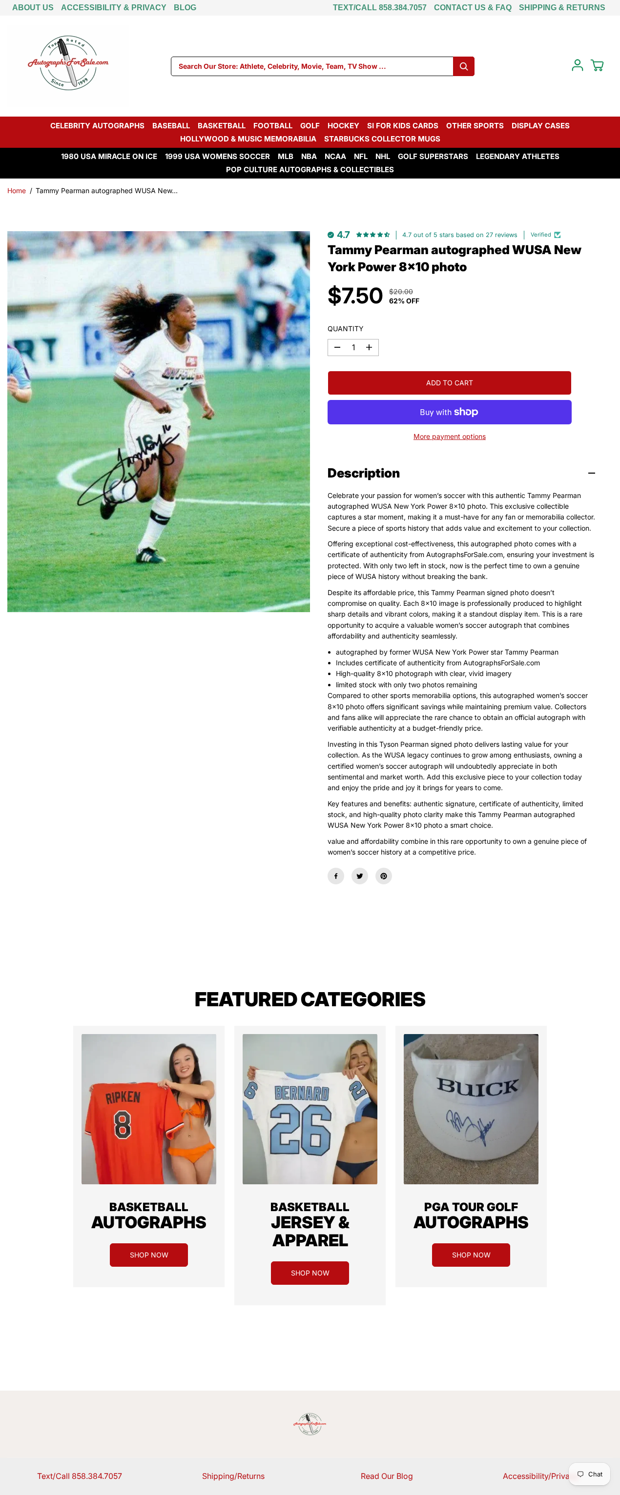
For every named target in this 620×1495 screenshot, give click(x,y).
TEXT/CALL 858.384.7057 (380, 7)
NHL (382, 156)
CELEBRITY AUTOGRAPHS (97, 125)
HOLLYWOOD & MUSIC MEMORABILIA (248, 138)
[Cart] (597, 65)
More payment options (449, 436)
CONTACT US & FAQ (473, 7)
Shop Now (149, 1255)
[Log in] (577, 65)
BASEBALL (171, 125)
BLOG (185, 7)
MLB (285, 156)
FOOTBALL (272, 125)
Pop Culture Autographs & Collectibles (310, 169)
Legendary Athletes (517, 156)
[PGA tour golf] (471, 1109)
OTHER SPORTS (475, 125)
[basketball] (149, 1109)
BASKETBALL (222, 125)
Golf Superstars (433, 156)
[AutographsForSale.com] (68, 66)
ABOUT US (33, 7)
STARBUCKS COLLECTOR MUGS (382, 138)
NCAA (335, 156)
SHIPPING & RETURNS (562, 7)
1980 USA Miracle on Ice (109, 156)
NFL (361, 156)
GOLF (310, 125)
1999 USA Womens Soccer (217, 156)
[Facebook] (336, 876)
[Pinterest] (383, 876)
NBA (309, 156)
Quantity (346, 328)
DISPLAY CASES (541, 125)
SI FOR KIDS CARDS (402, 125)
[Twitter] (359, 876)
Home (16, 190)
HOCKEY (343, 125)
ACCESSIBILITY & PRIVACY (113, 7)
